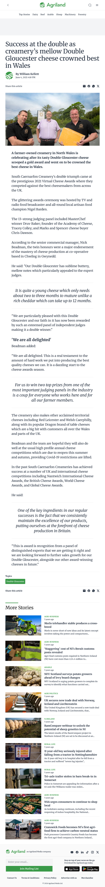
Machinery (70, 14)
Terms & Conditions (30, 878)
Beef (42, 14)
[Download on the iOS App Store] (72, 869)
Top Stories (24, 14)
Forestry (82, 14)
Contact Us (12, 878)
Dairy (35, 14)
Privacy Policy (50, 878)
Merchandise (87, 878)
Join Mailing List (29, 868)
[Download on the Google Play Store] (90, 869)
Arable (50, 14)
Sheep (59, 14)
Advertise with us (69, 878)
